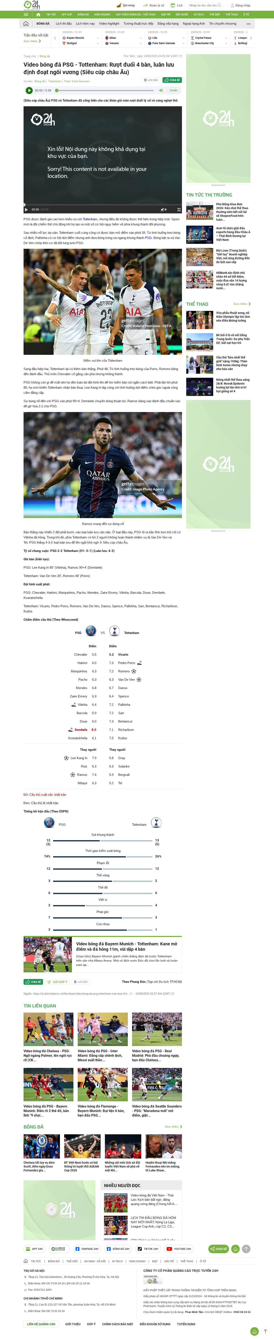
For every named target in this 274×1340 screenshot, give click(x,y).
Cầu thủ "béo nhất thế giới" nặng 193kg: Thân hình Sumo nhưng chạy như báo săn (231, 363)
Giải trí (165, 14)
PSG (148, 238)
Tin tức (51, 14)
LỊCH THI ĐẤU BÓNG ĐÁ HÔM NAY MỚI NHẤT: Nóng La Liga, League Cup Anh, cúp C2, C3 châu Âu (153, 1222)
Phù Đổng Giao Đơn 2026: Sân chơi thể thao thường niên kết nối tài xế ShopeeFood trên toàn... (232, 211)
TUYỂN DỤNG (186, 1324)
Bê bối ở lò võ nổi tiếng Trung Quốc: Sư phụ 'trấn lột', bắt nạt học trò (233, 339)
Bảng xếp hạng (168, 23)
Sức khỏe (182, 14)
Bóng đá (83, 14)
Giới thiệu (72, 1324)
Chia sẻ (175, 80)
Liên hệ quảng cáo (41, 1324)
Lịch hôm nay (85, 23)
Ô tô (246, 14)
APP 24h (37, 1248)
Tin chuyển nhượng (222, 23)
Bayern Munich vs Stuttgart (80, 38)
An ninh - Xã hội (95, 1261)
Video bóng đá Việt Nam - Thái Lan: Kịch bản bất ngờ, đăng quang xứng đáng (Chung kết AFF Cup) (154, 1199)
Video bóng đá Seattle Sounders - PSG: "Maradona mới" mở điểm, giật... (157, 1110)
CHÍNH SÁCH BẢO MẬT (117, 1324)
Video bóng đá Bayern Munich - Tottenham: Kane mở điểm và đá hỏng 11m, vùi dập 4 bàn (126, 946)
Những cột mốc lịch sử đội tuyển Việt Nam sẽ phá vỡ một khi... (122, 1166)
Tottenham (54, 81)
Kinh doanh (102, 14)
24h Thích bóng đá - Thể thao (135, 14)
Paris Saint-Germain (76, 81)
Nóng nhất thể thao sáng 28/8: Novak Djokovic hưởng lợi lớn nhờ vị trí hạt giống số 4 (233, 385)
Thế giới (214, 14)
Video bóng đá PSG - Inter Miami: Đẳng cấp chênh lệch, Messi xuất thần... (100, 1055)
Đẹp (155, 1261)
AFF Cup (67, 14)
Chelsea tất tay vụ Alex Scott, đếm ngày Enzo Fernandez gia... (39, 1166)
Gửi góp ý (60, 982)
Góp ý (91, 1324)
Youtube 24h (182, 1248)
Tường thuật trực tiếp (138, 23)
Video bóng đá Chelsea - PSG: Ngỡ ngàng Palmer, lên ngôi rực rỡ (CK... (48, 1055)
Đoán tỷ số (157, 5)
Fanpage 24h (90, 1248)
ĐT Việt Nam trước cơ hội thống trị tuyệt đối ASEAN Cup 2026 (81, 1166)
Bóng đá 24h (121, 1248)
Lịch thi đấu (64, 23)
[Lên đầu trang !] (265, 1331)
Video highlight (109, 23)
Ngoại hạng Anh (194, 23)
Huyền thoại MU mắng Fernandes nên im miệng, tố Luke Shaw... (163, 1166)
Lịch (180, 5)
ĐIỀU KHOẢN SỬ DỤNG (155, 1324)
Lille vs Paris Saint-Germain (166, 38)
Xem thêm (30, 41)
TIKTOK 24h (151, 1248)
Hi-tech (199, 14)
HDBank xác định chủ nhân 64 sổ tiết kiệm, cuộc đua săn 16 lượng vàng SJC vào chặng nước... (231, 280)
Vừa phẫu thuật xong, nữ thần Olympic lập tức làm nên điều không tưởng (233, 316)
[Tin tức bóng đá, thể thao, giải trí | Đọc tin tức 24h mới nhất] (32, 5)
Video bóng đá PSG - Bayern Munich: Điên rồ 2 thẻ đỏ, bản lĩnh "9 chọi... (46, 1110)
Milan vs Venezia (123, 38)
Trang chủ (30, 56)
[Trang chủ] (30, 23)
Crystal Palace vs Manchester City (209, 38)
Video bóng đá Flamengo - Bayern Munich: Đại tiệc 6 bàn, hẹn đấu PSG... (101, 1110)
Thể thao (231, 14)
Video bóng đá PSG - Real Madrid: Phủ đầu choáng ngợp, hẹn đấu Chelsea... (155, 1055)
